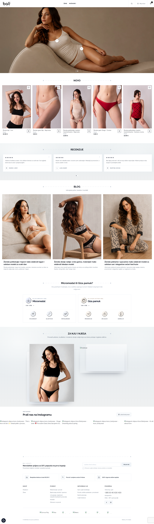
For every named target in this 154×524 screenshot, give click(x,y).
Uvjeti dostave (81, 497)
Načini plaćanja (81, 495)
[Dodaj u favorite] (28, 87)
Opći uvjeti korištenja (83, 489)
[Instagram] (111, 502)
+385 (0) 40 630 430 (113, 493)
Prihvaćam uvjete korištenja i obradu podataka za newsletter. (98, 468)
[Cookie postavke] (3, 520)
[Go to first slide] (150, 40)
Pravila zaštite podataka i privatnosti (87, 492)
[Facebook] (106, 502)
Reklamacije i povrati (56, 489)
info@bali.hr (108, 495)
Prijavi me (126, 464)
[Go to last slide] (5, 111)
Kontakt (52, 499)
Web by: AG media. (126, 519)
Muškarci (25, 489)
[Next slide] (148, 111)
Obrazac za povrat (55, 502)
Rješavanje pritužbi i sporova (58, 492)
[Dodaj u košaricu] (28, 131)
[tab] (76, 71)
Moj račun (142, 3)
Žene (24, 492)
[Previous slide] (3, 40)
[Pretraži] (131, 3)
